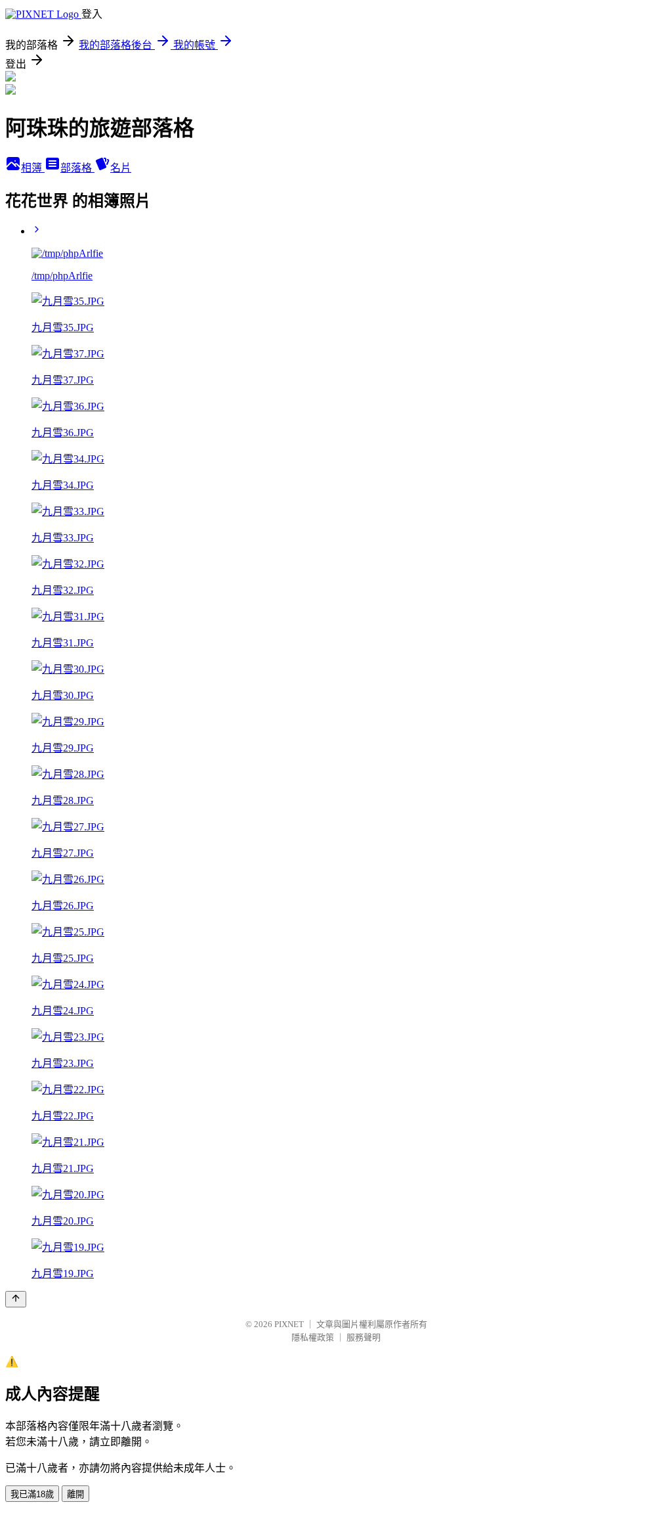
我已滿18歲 (32, 1494)
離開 (75, 1494)
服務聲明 (363, 1337)
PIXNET (289, 1324)
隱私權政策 (312, 1337)
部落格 (77, 167)
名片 (120, 167)
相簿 (33, 167)
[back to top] (15, 1299)
